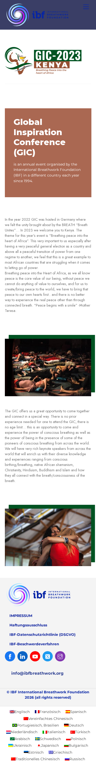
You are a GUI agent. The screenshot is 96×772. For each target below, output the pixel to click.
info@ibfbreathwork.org (37, 673)
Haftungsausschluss (28, 625)
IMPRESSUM (20, 615)
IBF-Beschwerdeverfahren (34, 644)
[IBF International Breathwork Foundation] (47, 26)
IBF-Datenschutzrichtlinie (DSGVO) (42, 634)
